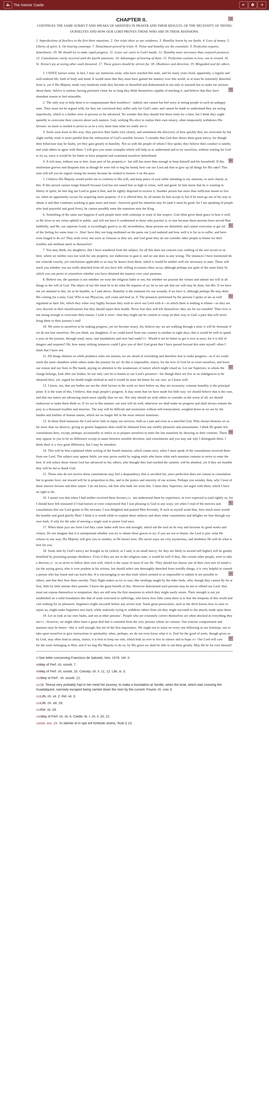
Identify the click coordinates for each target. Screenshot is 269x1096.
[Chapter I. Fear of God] (243, 4)
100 (76, 232)
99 (125, 161)
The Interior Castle (29, 5)
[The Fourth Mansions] (262, 4)
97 (129, 103)
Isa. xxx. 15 (48, 723)
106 (194, 639)
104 (229, 563)
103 (51, 563)
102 (129, 498)
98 (146, 126)
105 (42, 622)
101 (145, 338)
